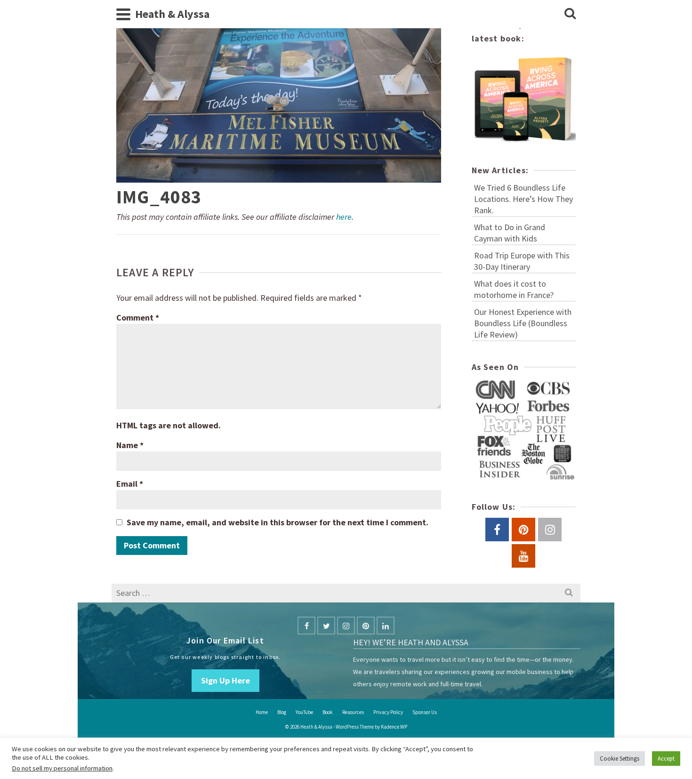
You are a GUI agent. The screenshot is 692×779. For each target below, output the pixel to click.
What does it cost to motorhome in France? (514, 289)
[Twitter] (326, 625)
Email (129, 483)
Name (130, 445)
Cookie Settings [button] (619, 759)
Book (327, 712)
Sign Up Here (225, 680)
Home (262, 712)
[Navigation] (123, 14)
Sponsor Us (424, 712)
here (344, 216)
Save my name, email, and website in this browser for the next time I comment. (277, 522)
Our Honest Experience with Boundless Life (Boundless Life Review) (522, 323)
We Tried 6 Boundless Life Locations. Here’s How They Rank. (523, 199)
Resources (353, 712)
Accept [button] (666, 759)
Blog (281, 712)
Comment (137, 317)
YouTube (304, 712)
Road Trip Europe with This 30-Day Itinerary (522, 261)
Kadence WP (394, 726)
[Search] (570, 14)
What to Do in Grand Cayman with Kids (509, 233)
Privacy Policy (388, 712)
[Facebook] (306, 625)
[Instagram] (346, 625)
